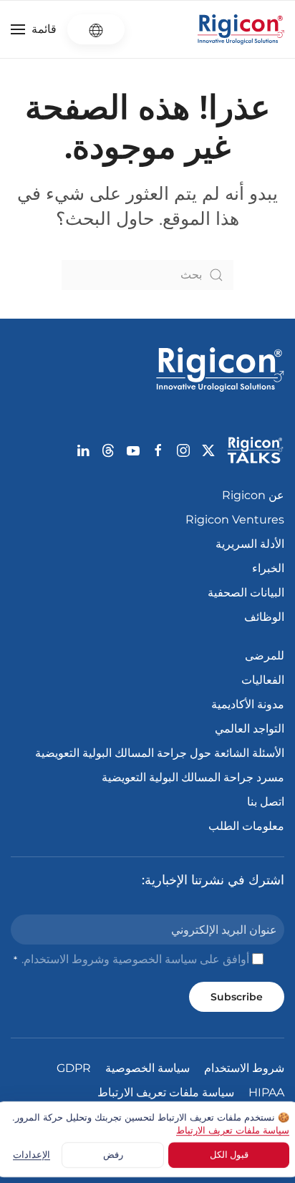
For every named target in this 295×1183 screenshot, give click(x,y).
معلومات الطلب (246, 826)
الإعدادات (31, 1154)
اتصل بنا (265, 801)
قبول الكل (229, 1154)
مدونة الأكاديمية (247, 704)
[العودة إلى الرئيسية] (241, 29)
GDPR (74, 1068)
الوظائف (264, 617)
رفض (113, 1154)
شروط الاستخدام (64, 959)
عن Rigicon (253, 495)
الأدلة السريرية (250, 544)
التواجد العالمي (249, 728)
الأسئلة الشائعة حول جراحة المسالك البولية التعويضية (159, 753)
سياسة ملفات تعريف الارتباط (165, 1092)
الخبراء (268, 568)
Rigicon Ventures (234, 519)
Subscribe (237, 996)
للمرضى (264, 655)
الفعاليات (262, 680)
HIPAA (266, 1092)
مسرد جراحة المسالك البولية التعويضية (193, 777)
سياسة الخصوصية (154, 959)
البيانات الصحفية (246, 592)
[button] (34, 29)
